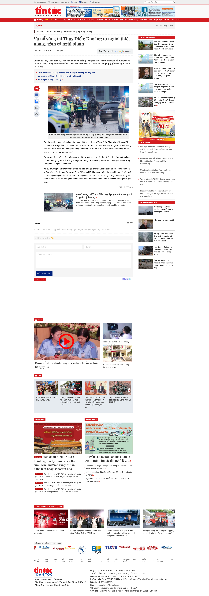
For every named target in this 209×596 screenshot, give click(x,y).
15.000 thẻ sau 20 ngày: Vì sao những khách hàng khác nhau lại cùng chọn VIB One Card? (121, 533)
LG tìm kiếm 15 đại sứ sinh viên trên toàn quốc (49, 532)
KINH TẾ (57, 20)
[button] (129, 390)
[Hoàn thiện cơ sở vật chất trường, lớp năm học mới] (117, 353)
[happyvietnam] (62, 547)
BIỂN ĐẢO (143, 20)
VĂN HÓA (81, 20)
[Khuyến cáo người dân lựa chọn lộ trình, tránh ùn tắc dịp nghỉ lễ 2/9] (109, 439)
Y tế (150, 20)
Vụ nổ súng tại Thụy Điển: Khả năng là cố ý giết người (59, 76)
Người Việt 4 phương (85, 32)
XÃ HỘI (63, 20)
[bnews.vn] (90, 550)
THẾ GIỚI (48, 20)
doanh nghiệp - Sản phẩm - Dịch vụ (48, 507)
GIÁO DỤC (90, 20)
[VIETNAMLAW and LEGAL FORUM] (51, 549)
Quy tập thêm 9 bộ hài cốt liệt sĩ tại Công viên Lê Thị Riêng (120, 399)
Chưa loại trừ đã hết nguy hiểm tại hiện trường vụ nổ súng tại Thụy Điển (66, 73)
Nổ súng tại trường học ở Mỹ (49, 80)
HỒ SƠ (107, 20)
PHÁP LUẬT (72, 20)
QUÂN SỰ (115, 20)
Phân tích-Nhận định (53, 32)
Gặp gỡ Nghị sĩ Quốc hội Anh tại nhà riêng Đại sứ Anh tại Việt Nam (85, 532)
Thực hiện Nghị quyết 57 (164, 20)
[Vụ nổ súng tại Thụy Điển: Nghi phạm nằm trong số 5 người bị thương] (58, 202)
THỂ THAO (99, 20)
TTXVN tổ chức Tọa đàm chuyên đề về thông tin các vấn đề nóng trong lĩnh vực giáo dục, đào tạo (95, 402)
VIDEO (178, 20)
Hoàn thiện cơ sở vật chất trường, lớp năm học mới (116, 366)
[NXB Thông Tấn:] (76, 550)
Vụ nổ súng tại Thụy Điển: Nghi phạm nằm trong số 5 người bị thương (104, 196)
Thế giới (39, 32)
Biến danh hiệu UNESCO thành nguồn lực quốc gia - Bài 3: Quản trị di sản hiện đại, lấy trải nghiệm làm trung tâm (58, 476)
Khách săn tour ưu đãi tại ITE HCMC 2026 (47, 398)
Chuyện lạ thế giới (69, 32)
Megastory (37, 457)
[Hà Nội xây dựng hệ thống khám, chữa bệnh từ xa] (117, 331)
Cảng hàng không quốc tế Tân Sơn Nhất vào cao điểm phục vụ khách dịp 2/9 (71, 401)
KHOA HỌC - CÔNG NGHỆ (129, 20)
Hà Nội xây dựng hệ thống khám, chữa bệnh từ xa (116, 343)
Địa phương (160, 560)
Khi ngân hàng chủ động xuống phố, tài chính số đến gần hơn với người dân (158, 533)
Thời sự (40, 20)
